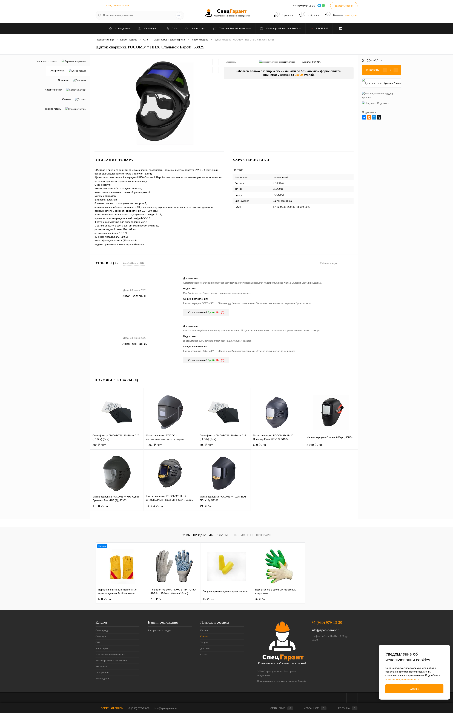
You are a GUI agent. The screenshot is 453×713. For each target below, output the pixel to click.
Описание (63, 80)
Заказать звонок (344, 5)
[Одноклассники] (369, 117)
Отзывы (66, 99)
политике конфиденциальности (402, 679)
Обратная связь (111, 708)
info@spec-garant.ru (325, 630)
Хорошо (414, 689)
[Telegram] (319, 5)
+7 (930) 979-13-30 (326, 622)
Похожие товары (52, 109)
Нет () (220, 312)
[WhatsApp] (324, 5)
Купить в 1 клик (392, 83)
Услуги (204, 642)
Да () (211, 312)
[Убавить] (385, 70)
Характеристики (53, 90)
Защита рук (102, 648)
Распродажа (102, 678)
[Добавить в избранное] (215, 62)
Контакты (205, 654)
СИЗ (98, 642)
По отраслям (102, 672)
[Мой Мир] (374, 117)
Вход (108, 5)
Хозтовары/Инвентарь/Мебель (112, 660)
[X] (379, 117)
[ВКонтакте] (364, 117)
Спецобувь (101, 636)
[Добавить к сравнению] (215, 70)
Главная (204, 630)
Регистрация (121, 5)
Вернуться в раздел (46, 61)
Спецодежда (102, 630)
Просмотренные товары (252, 535)
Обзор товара (57, 70)
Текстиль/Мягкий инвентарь (110, 654)
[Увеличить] (157, 103)
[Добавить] (396, 70)
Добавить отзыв (134, 263)
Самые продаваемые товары (205, 535)
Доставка (205, 648)
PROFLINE (101, 666)
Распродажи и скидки (159, 630)
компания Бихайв (296, 681)
